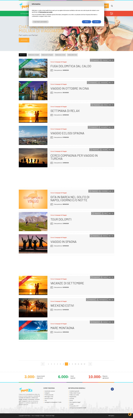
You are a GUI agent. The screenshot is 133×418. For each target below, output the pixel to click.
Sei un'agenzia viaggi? (75, 402)
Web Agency (111, 415)
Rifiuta (86, 21)
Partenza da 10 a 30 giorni (47, 54)
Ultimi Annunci (23, 54)
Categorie (47, 393)
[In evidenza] (33, 68)
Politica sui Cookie (74, 394)
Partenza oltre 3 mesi (72, 54)
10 (75, 364)
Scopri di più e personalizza (40, 21)
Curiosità (71, 398)
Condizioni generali (74, 391)
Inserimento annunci (50, 391)
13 (84, 364)
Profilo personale (49, 394)
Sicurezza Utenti (49, 398)
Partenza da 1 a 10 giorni (33, 54)
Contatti (71, 404)
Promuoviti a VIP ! (74, 406)
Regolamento (72, 396)
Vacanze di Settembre (67, 283)
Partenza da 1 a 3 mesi (60, 54)
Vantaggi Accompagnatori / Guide (53, 402)
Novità (71, 400)
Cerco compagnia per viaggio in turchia (74, 157)
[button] (64, 47)
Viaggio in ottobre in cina (69, 88)
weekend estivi (62, 305)
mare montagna (62, 328)
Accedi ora (24, 40)
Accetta (96, 21)
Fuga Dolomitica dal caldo (70, 66)
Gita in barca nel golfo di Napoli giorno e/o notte (69, 198)
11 (78, 364)
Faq (46, 400)
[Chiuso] (33, 285)
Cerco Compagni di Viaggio (58, 62)
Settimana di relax (65, 111)
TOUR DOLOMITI (61, 219)
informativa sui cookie (46, 12)
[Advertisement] (66, 178)
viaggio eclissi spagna (67, 133)
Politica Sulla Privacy (74, 393)
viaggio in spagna (63, 241)
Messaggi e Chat (49, 396)
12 (81, 364)
